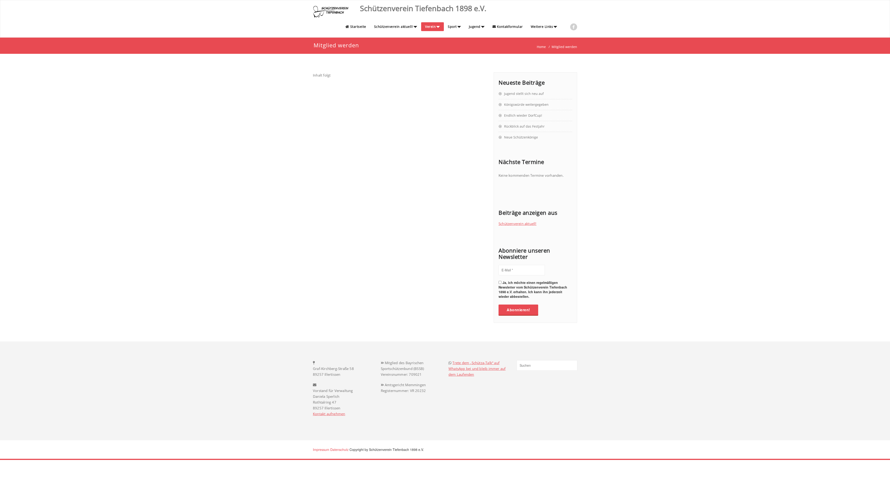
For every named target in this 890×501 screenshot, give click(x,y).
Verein (430, 26)
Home (541, 47)
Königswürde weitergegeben (526, 104)
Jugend (474, 26)
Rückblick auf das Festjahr (524, 126)
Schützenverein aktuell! (393, 26)
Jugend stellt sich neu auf (524, 93)
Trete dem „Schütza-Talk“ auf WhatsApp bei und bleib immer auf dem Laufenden (476, 368)
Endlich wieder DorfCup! (523, 115)
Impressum (321, 449)
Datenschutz (339, 449)
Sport (452, 26)
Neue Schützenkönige (521, 137)
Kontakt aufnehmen (329, 413)
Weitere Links (542, 26)
